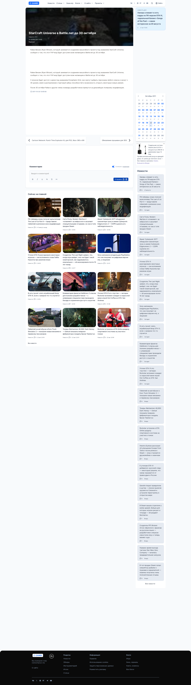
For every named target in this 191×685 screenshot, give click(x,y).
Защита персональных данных (102, 666)
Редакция (32, 42)
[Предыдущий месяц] (138, 96)
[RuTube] (141, 3)
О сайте (35, 668)
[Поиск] (152, 3)
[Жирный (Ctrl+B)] (32, 179)
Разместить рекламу (98, 669)
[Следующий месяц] (163, 96)
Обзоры (66, 662)
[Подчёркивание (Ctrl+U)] (42, 179)
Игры (128, 659)
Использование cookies (99, 662)
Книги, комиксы (132, 666)
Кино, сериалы (132, 662)
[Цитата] (47, 179)
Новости (51, 3)
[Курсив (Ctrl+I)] (37, 179)
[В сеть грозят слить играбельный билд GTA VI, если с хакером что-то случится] (44, 281)
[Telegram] (144, 3)
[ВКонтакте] (131, 3)
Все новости (32, 343)
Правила (93, 659)
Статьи (66, 673)
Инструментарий (70, 666)
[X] (134, 3)
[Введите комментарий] (79, 174)
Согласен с (119, 166)
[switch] (113, 167)
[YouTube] (147, 3)
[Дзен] (137, 3)
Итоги (65, 669)
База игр (70, 3)
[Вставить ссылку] (56, 179)
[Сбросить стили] (52, 179)
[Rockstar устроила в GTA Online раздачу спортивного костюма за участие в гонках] (114, 317)
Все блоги (130, 669)
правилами (126, 166)
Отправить (121, 179)
